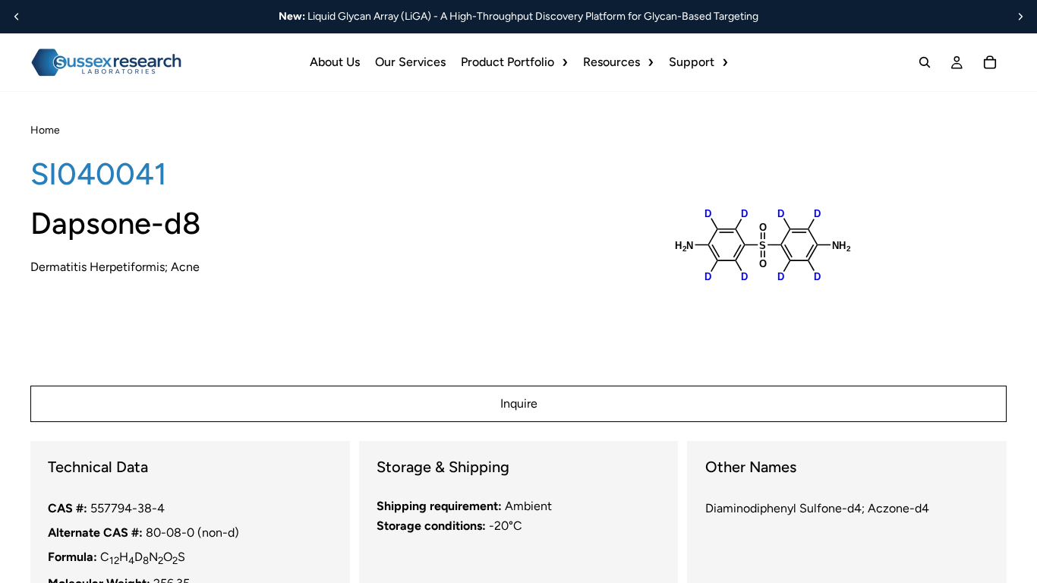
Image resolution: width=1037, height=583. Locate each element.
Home (45, 130)
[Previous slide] (16, 16)
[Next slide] (1020, 16)
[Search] (924, 62)
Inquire (518, 403)
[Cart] (990, 62)
